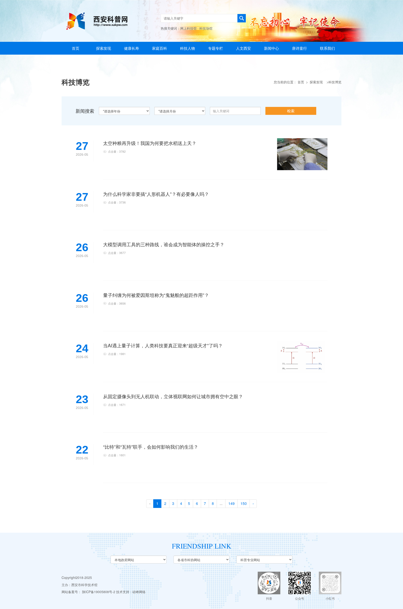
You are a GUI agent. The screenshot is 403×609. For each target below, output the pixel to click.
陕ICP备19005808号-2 (98, 591)
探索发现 (103, 48)
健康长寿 (131, 48)
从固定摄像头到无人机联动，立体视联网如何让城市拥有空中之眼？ (173, 396)
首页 (75, 48)
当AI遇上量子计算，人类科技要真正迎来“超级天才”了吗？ (163, 345)
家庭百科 (159, 48)
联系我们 (327, 48)
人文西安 (243, 48)
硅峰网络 (139, 591)
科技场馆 (205, 28)
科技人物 (187, 48)
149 (231, 503)
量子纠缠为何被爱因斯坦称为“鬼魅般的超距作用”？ (156, 295)
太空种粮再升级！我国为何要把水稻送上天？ (149, 143)
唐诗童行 (299, 48)
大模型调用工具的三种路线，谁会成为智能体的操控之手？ (163, 244)
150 (243, 503)
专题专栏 (215, 48)
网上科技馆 (188, 28)
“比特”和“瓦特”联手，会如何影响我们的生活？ (150, 446)
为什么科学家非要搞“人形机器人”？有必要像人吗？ (156, 193)
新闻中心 (271, 48)
